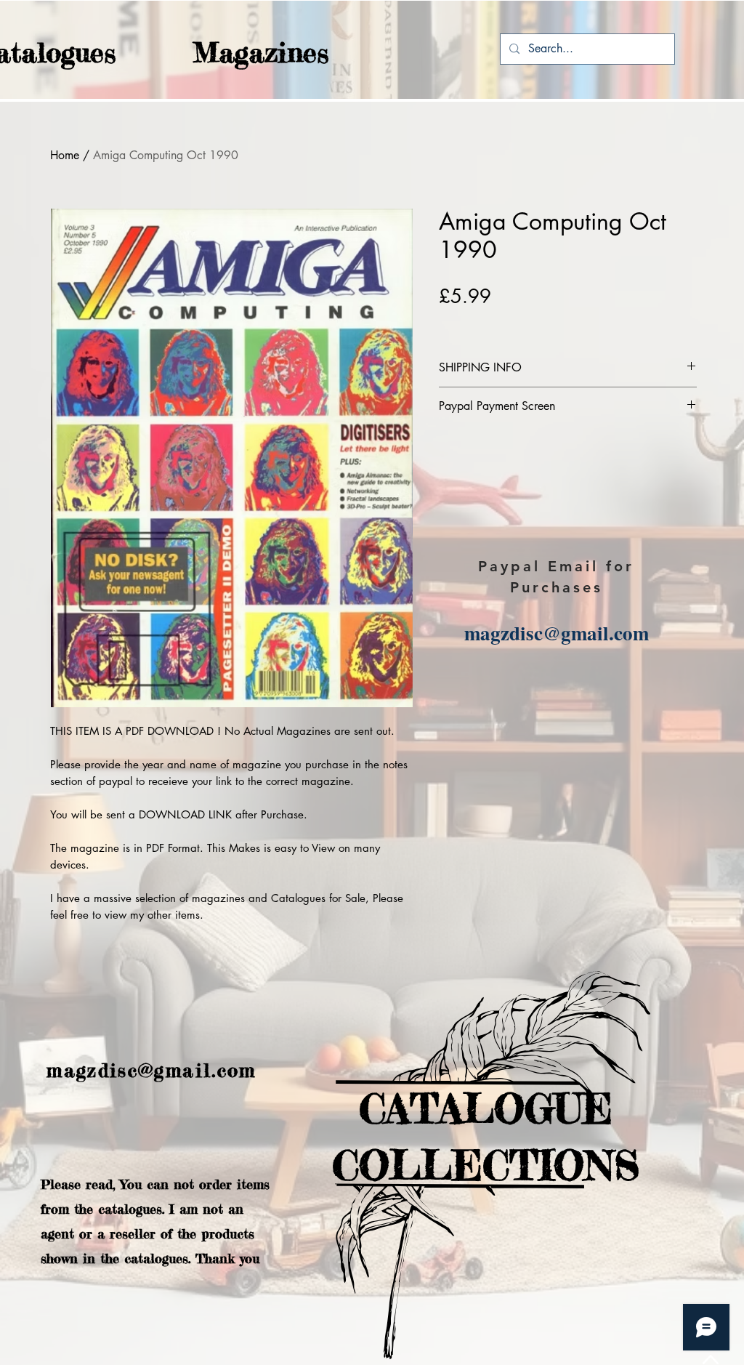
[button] (232, 52)
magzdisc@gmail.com (556, 633)
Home (64, 155)
